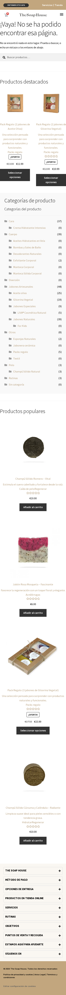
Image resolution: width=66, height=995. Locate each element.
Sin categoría (16, 384)
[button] (61, 14)
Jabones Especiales (24, 306)
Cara (11, 221)
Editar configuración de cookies (19, 986)
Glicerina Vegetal (23, 299)
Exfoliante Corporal (24, 260)
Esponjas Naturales (24, 339)
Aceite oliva (20, 293)
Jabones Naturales (24, 319)
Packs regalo (20, 352)
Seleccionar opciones (15, 175)
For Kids (22, 325)
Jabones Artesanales (21, 286)
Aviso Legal (40, 975)
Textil (16, 358)
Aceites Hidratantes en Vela (29, 240)
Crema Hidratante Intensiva (29, 227)
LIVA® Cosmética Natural (32, 312)
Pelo (11, 365)
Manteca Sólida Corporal (27, 273)
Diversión (14, 280)
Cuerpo (13, 234)
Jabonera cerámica (24, 345)
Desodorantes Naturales (27, 253)
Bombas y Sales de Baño (27, 247)
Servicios (47, 5)
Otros (12, 332)
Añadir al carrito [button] (33, 507)
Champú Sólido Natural (26, 371)
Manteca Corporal (23, 267)
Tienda (58, 5)
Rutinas (13, 378)
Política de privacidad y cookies (18, 975)
